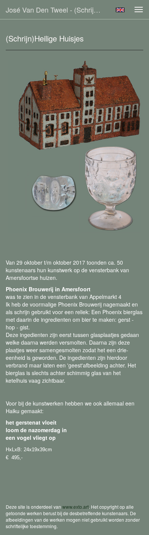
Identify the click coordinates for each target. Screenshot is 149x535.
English (120, 10)
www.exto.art (75, 506)
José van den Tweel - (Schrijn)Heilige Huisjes (57, 9)
